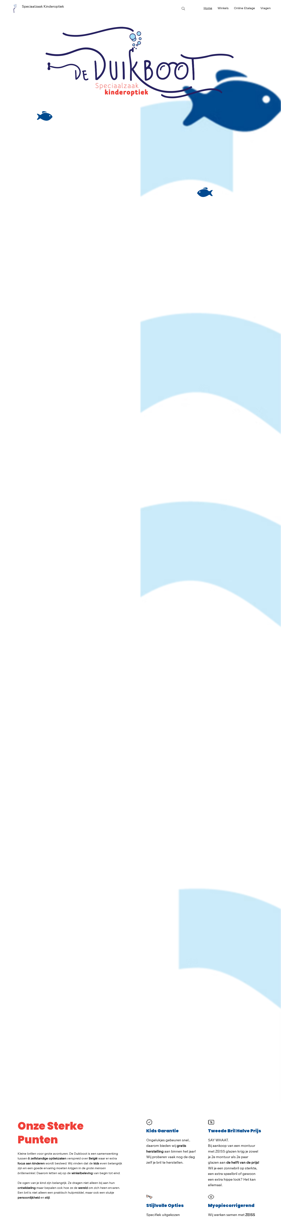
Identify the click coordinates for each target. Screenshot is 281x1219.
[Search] (183, 9)
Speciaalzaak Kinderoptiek (43, 6)
